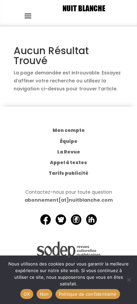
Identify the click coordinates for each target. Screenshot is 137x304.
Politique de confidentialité (88, 294)
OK (27, 294)
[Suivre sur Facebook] (45, 219)
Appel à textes (68, 162)
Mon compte (69, 130)
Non (44, 294)
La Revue (68, 152)
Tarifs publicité (68, 173)
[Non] (128, 279)
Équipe (68, 141)
